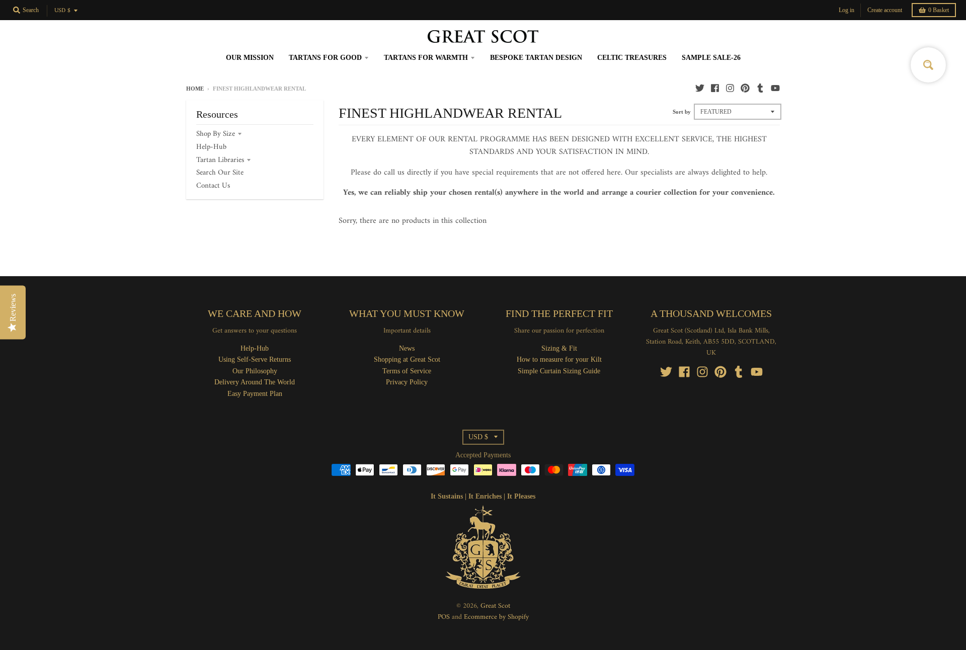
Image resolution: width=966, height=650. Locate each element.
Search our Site (220, 173)
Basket (938, 10)
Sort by (682, 112)
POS (444, 617)
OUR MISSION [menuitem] (250, 57)
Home (195, 89)
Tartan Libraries (220, 160)
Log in (846, 10)
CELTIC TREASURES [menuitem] (632, 57)
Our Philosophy (254, 371)
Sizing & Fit (559, 348)
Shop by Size (215, 134)
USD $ (62, 11)
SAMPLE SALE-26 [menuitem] (711, 57)
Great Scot (495, 606)
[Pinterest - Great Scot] (745, 88)
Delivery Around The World (254, 382)
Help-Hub (211, 147)
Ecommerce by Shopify (496, 617)
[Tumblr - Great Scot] (760, 88)
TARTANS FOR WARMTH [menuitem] (426, 57)
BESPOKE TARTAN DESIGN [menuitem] (536, 57)
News (407, 348)
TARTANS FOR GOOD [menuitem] (325, 57)
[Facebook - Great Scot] (714, 88)
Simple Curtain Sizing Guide (559, 371)
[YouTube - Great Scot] (775, 88)
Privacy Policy (407, 382)
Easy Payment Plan (254, 393)
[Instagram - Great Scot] (730, 88)
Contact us (213, 186)
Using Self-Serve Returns (254, 359)
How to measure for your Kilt (559, 359)
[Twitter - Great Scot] (699, 88)
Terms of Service (406, 371)
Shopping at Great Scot (407, 359)
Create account (884, 10)
